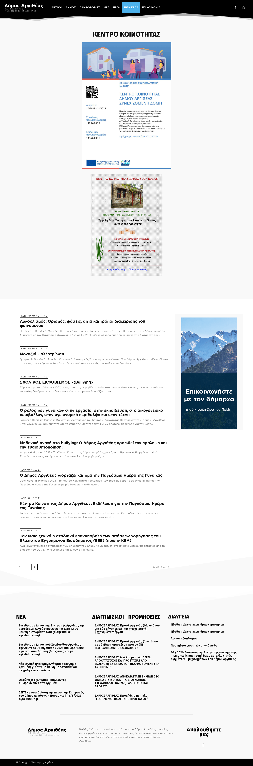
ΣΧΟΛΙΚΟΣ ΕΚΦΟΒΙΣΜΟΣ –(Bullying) (56, 382)
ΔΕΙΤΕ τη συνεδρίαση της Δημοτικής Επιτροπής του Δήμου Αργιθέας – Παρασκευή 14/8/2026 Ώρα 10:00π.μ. (51, 695)
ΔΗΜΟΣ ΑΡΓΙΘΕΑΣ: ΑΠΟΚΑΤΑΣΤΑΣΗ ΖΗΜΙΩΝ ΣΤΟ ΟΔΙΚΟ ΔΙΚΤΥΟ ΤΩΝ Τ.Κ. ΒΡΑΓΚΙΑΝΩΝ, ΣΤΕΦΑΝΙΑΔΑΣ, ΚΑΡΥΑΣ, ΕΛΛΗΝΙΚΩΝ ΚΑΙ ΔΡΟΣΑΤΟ (127, 681)
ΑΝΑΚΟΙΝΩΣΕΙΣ (61, 282)
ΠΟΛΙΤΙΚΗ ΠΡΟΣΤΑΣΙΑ (112, 282)
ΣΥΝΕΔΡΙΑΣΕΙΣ (150, 282)
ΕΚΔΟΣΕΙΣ (93, 282)
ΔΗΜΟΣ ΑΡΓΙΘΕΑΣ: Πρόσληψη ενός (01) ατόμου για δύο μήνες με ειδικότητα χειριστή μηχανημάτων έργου (127, 629)
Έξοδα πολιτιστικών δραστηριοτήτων (197, 624)
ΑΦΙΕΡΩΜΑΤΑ (78, 282)
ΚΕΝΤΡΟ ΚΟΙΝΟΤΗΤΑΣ (34, 316)
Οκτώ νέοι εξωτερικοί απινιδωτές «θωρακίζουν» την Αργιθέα (42, 681)
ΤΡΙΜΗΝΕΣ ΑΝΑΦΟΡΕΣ (187, 282)
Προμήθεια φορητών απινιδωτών (194, 645)
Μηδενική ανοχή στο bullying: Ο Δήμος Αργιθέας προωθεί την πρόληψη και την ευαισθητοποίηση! (93, 445)
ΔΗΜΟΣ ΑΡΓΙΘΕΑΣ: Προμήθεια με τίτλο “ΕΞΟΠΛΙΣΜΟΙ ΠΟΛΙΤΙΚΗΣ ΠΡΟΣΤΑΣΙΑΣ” (121, 697)
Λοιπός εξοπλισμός (184, 638)
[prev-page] (19, 567)
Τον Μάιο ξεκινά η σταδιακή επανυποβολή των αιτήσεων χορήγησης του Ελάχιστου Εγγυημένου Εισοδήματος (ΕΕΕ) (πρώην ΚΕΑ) (90, 538)
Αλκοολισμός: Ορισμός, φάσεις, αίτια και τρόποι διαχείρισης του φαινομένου (82, 323)
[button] (244, 8)
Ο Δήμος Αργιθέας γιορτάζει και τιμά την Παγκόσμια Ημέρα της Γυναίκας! (92, 475)
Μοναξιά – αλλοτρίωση (42, 354)
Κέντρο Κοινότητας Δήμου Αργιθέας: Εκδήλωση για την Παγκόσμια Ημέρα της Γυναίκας (92, 505)
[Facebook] (235, 7)
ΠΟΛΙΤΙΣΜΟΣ (133, 282)
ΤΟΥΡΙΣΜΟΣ (167, 282)
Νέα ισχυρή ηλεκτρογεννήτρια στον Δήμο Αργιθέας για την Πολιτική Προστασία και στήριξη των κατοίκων (48, 667)
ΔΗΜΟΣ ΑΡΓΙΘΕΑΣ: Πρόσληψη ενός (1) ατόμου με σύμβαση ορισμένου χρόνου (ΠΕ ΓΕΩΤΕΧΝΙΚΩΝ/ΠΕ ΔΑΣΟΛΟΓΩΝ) (126, 644)
